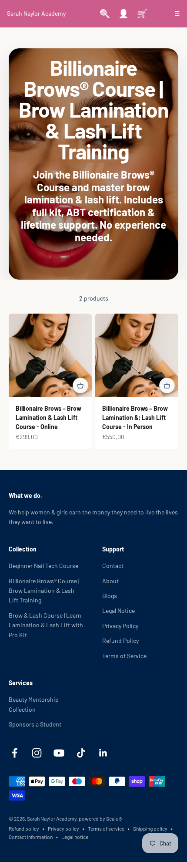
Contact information (31, 837)
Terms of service (106, 828)
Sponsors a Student (35, 724)
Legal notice (74, 837)
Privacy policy (63, 828)
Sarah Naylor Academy (36, 13)
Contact (113, 565)
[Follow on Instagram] (37, 753)
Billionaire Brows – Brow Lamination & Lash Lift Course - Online (48, 417)
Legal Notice (118, 610)
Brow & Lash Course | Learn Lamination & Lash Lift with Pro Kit (46, 625)
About (110, 581)
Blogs (109, 595)
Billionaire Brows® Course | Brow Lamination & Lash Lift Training (44, 590)
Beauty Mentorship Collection (34, 704)
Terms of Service (124, 655)
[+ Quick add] (80, 385)
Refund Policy (120, 640)
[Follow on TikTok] (81, 753)
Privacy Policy (120, 625)
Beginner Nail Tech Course (43, 565)
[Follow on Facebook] (14, 753)
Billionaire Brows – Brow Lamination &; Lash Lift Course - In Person (135, 417)
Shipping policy (150, 828)
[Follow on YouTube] (59, 753)
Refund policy (24, 828)
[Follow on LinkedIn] (103, 753)
